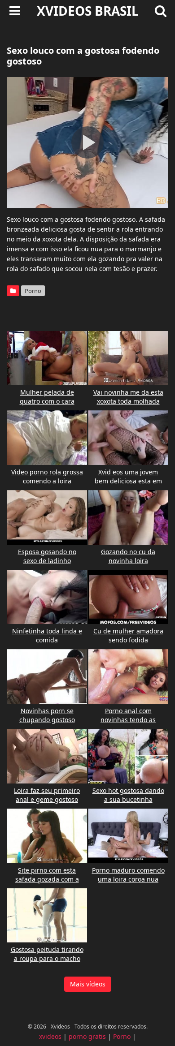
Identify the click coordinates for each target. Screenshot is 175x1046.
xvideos (50, 1036)
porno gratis (87, 1036)
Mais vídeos (87, 984)
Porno (33, 291)
